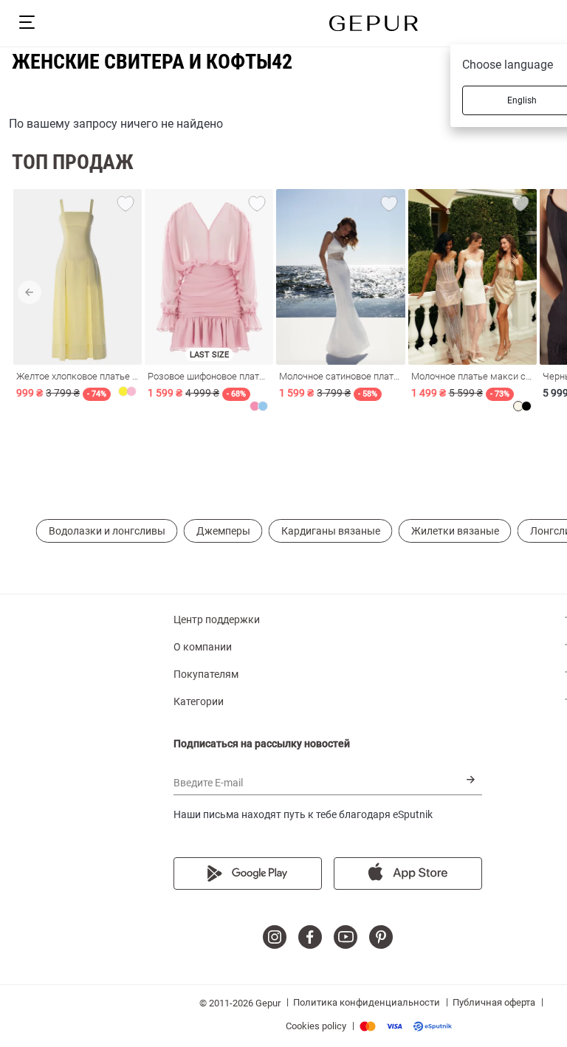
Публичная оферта (494, 1002)
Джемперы (223, 531)
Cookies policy (316, 1025)
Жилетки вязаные (455, 531)
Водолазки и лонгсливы (107, 531)
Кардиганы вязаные (330, 531)
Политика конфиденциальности (366, 1002)
